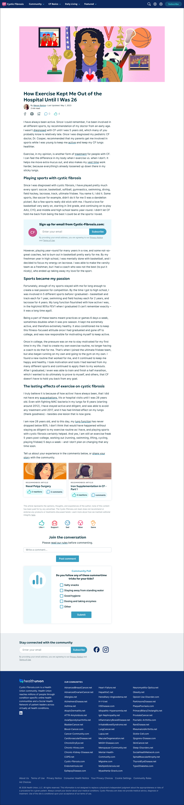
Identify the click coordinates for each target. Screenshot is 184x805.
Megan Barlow (39, 105)
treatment (81, 154)
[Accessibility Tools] (155, 4)
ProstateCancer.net (142, 715)
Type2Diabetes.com (143, 766)
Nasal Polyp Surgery (38, 486)
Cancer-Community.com (76, 733)
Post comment (67, 558)
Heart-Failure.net (107, 687)
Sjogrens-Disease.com (144, 738)
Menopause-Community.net (113, 747)
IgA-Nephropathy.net (109, 715)
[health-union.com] (31, 682)
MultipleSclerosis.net (109, 766)
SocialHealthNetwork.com (146, 752)
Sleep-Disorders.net (143, 747)
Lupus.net (103, 733)
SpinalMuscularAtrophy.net (146, 756)
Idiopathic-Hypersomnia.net (113, 710)
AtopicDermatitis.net (74, 710)
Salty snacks (71, 585)
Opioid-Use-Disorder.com (146, 696)
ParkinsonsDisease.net (144, 701)
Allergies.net (70, 696)
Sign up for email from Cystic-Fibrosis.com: (71, 224)
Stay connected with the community (45, 642)
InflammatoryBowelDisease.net (114, 720)
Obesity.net (138, 692)
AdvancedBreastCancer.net (78, 687)
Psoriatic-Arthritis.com (144, 720)
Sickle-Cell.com (141, 733)
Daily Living (71, 4)
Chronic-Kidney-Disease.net (78, 752)
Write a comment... (36, 549)
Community (35, 4)
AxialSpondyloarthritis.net (77, 720)
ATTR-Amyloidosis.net (75, 715)
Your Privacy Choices (102, 778)
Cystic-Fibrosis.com (74, 761)
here (33, 515)
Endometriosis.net (73, 766)
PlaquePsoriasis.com (143, 706)
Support (53, 524)
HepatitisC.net (106, 692)
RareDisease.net (141, 724)
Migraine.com (105, 761)
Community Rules (142, 778)
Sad (65, 524)
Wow (79, 524)
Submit (81, 614)
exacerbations (48, 397)
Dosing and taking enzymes (80, 601)
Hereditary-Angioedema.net (113, 696)
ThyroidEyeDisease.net (144, 761)
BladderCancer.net (73, 724)
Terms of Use (49, 240)
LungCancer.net (106, 729)
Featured (89, 4)
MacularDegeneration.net (111, 738)
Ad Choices (25, 782)
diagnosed (39, 130)
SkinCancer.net (140, 743)
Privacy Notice (96, 237)
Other (67, 606)
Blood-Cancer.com (73, 729)
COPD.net (69, 756)
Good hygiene (72, 595)
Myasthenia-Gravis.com (111, 770)
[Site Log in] (161, 4)
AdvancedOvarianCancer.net (78, 692)
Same (92, 524)
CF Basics (53, 4)
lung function (83, 421)
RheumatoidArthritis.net (145, 729)
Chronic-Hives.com (74, 747)
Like (40, 524)
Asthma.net (70, 706)
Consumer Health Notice (76, 778)
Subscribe (98, 231)
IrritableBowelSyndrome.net (113, 724)
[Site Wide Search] (149, 4)
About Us (24, 778)
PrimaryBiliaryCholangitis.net (147, 710)
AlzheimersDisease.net (75, 701)
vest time (93, 162)
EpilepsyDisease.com (75, 770)
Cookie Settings (123, 778)
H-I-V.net (103, 701)
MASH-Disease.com (109, 743)
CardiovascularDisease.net (77, 738)
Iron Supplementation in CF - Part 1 (88, 487)
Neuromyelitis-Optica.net (145, 687)
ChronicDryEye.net (74, 743)
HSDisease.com (106, 706)
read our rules (59, 542)
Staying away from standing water (84, 590)
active (72, 142)
